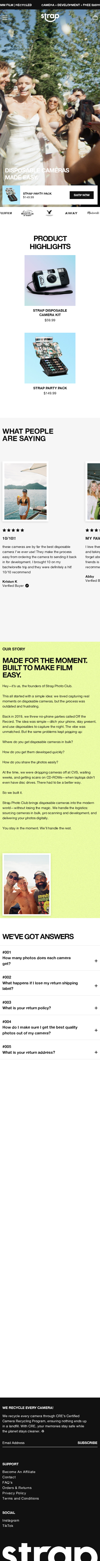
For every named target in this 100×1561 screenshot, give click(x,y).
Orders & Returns (17, 1487)
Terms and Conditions (20, 1498)
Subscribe (87, 1443)
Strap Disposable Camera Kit (50, 312)
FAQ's (7, 1482)
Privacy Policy (14, 1493)
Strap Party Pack (50, 388)
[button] (4, 17)
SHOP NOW (82, 195)
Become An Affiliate (18, 1471)
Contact (9, 1477)
